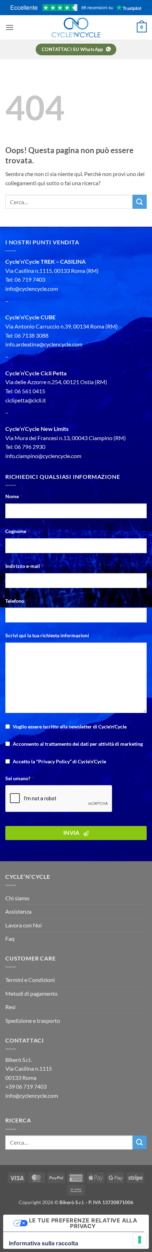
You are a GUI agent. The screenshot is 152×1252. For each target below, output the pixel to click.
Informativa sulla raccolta (43, 1243)
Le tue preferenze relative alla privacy (83, 1223)
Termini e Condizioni (30, 979)
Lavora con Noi (23, 925)
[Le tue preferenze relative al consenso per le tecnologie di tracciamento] (139, 1239)
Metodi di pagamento (31, 993)
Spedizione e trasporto (32, 1020)
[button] (9, 27)
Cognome (17, 531)
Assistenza (18, 911)
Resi (10, 1006)
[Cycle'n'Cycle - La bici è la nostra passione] (76, 27)
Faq (9, 938)
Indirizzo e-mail (24, 566)
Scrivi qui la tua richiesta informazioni (47, 635)
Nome (13, 496)
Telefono (16, 601)
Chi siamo (17, 898)
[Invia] (140, 201)
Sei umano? (19, 778)
